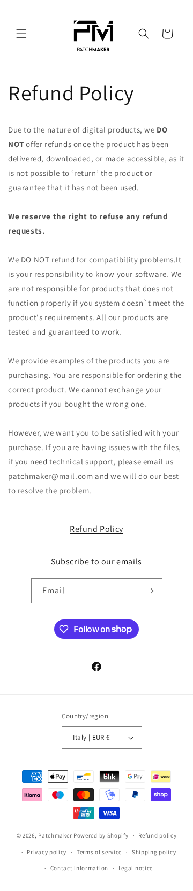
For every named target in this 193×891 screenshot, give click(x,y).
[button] (21, 33)
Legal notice (135, 868)
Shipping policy (154, 852)
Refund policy (157, 835)
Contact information (79, 868)
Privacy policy (46, 852)
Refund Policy (96, 528)
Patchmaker (55, 835)
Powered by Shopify (101, 835)
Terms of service (99, 852)
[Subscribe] (150, 590)
